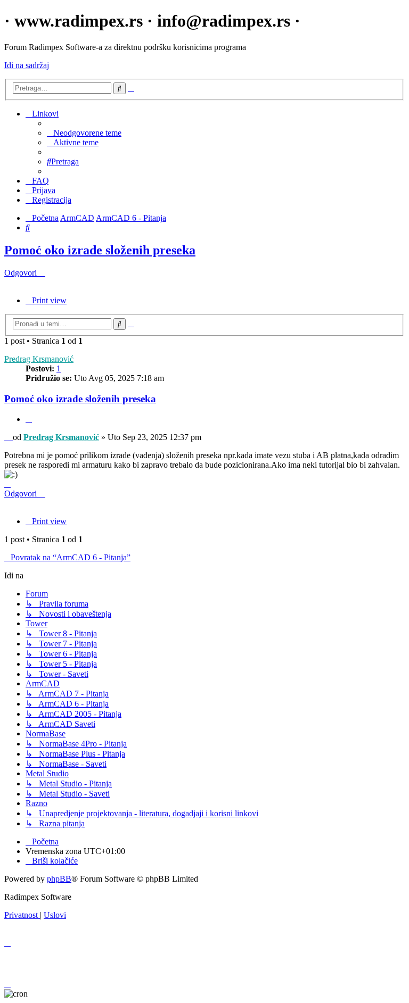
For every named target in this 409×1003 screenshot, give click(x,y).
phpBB (59, 878)
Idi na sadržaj (26, 65)
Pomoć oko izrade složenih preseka (99, 250)
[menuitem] (84, 132)
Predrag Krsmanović (38, 358)
